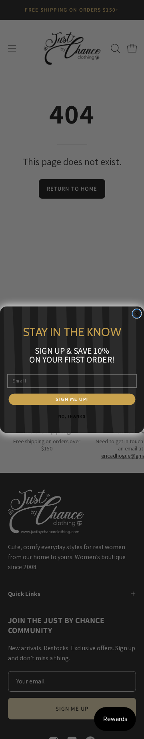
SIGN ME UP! (72, 399)
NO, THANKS (72, 416)
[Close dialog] (136, 313)
